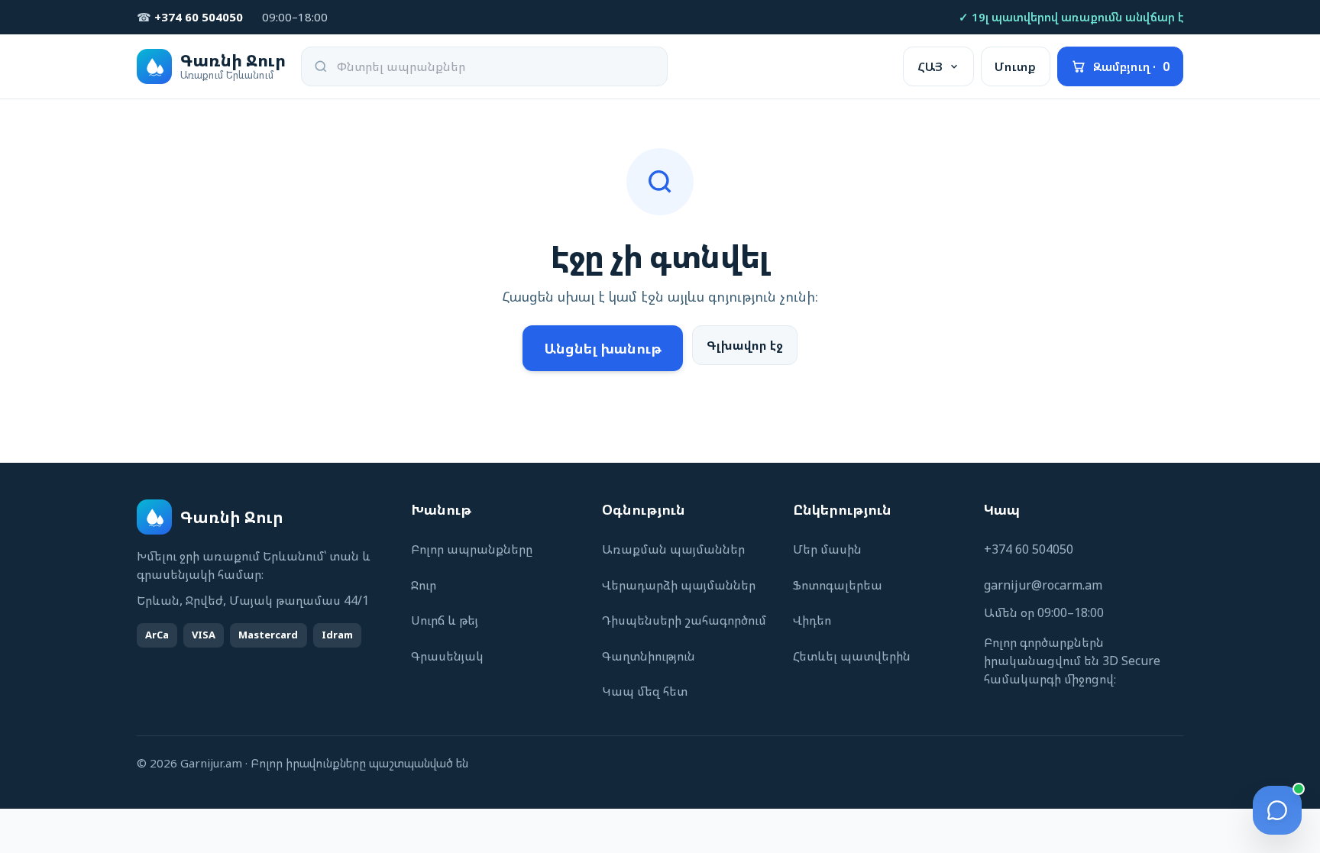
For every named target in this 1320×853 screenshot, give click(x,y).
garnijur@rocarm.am (1043, 585)
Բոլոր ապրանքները (471, 549)
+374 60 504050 (1028, 549)
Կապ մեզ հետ (645, 691)
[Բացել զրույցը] (1277, 810)
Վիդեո (812, 620)
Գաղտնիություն (648, 656)
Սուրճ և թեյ (444, 620)
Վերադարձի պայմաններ (678, 585)
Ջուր (423, 585)
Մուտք (1015, 66)
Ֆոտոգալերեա (837, 585)
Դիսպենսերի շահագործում (684, 620)
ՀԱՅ (930, 66)
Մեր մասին (827, 549)
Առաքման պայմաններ (673, 549)
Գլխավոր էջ (745, 345)
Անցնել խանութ (603, 348)
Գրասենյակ (447, 656)
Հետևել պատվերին (852, 656)
